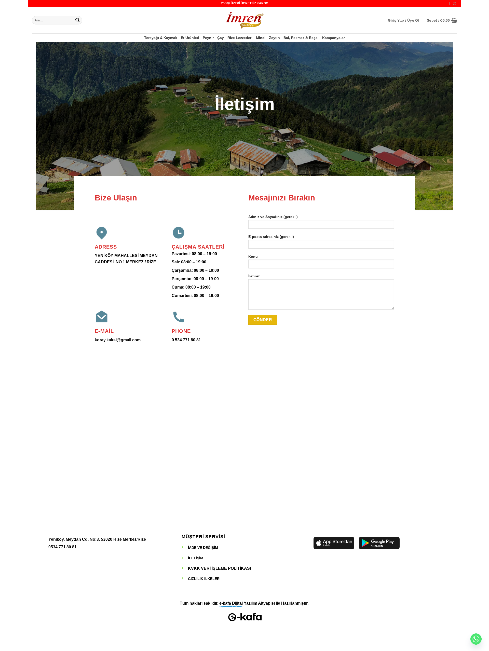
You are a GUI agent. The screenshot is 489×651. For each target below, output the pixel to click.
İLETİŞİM (195, 558)
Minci (260, 38)
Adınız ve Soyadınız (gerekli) (273, 217)
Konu (253, 256)
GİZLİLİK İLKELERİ (204, 579)
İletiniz (254, 276)
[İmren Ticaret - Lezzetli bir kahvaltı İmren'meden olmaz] (244, 20)
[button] (403, 20)
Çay (220, 38)
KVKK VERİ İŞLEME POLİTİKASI (219, 568)
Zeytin (274, 38)
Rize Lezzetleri (239, 38)
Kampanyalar (333, 38)
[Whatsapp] (476, 639)
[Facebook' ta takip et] (449, 3)
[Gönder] (77, 20)
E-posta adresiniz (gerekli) (271, 237)
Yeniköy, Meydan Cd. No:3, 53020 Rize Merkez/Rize (97, 539)
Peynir (208, 38)
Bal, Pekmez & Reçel (301, 38)
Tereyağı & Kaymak (160, 38)
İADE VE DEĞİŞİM (203, 548)
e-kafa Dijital (231, 603)
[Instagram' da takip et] (454, 3)
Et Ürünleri (190, 38)
